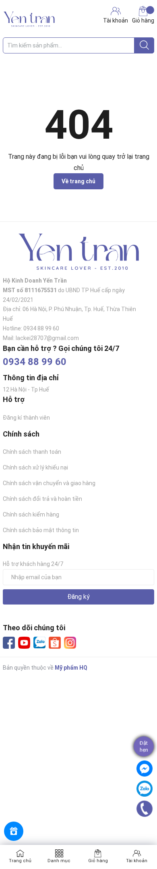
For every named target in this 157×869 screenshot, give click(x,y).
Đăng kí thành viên (26, 417)
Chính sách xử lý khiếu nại (35, 467)
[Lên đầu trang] (147, 831)
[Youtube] (24, 643)
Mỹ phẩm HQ (71, 667)
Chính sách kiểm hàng (31, 514)
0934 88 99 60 (34, 361)
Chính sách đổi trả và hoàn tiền (42, 499)
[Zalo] (39, 643)
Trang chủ (20, 860)
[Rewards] (13, 831)
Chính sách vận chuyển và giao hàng (49, 483)
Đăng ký (78, 597)
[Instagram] (70, 643)
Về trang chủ (78, 181)
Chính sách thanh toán (32, 452)
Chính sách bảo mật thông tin (41, 530)
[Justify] (144, 45)
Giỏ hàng (143, 20)
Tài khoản (136, 860)
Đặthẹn (144, 746)
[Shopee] (55, 643)
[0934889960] (144, 809)
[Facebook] (9, 643)
